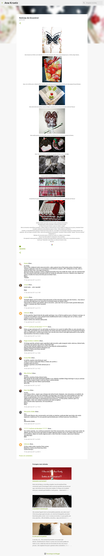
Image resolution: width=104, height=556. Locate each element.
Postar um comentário (25, 455)
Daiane (26, 263)
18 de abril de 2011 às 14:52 (32, 368)
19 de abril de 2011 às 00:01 (32, 439)
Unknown (26, 312)
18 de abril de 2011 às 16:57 (32, 385)
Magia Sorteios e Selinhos (31, 341)
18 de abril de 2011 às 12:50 (32, 336)
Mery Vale (27, 390)
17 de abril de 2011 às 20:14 (32, 280)
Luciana (26, 297)
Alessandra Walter (29, 411)
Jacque (26, 284)
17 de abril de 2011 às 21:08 (32, 292)
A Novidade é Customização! (40, 508)
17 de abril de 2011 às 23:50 (32, 322)
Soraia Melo (27, 357)
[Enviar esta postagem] (20, 247)
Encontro (22, 248)
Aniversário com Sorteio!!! (39, 481)
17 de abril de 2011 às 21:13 (32, 308)
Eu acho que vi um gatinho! (39, 536)
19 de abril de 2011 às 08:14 (32, 452)
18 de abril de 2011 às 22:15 (32, 424)
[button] (20, 23)
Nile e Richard (28, 373)
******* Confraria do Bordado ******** (36, 326)
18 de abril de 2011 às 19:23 (32, 407)
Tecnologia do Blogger (53, 553)
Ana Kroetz (11, 2)
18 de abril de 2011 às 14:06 (32, 353)
